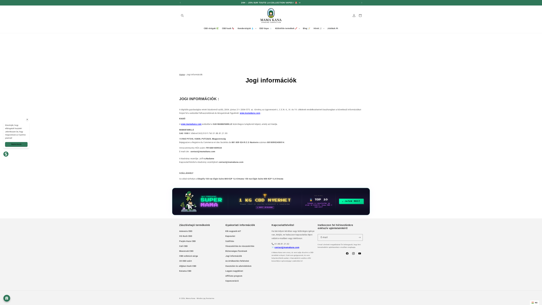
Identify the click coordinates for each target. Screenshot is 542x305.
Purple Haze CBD (187, 241)
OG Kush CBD (185, 236)
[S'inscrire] (359, 237)
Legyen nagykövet (234, 271)
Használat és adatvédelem (238, 266)
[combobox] (534, 302)
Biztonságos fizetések (236, 251)
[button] (182, 15)
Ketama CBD (185, 271)
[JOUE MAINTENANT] (271, 201)
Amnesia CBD (185, 231)
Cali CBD (183, 246)
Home (182, 74)
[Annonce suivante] (362, 2)
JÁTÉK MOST (352, 201)
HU (536, 303)
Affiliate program (233, 276)
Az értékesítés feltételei (237, 261)
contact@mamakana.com (287, 247)
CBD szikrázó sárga (188, 256)
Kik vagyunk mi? (233, 231)
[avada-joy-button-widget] (6, 298)
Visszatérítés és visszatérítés (239, 246)
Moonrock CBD (186, 251)
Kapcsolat (230, 236)
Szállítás (229, 241)
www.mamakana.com (250, 113)
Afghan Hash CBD (187, 266)
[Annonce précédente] (180, 2)
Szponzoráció (232, 281)
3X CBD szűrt (185, 261)
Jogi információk (233, 256)
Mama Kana (190, 298)
